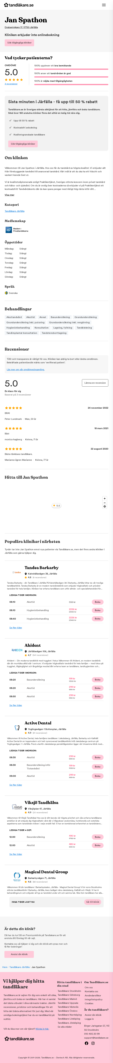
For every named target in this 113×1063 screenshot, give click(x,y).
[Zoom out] (105, 503)
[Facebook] (86, 1043)
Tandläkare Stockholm (69, 991)
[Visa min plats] (105, 506)
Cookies (89, 1003)
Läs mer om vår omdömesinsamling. (26, 369)
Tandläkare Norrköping (70, 1014)
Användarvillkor (93, 995)
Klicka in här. (42, 1028)
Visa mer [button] (9, 194)
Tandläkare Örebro (67, 1010)
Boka (97, 602)
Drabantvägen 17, (21, 27)
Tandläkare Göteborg (69, 995)
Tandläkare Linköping (69, 1018)
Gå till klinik (92, 902)
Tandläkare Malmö (67, 999)
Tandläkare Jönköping (69, 1022)
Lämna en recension (95, 382)
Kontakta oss (91, 991)
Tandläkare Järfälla (14, 211)
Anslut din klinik (19, 954)
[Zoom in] (105, 498)
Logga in (89, 1019)
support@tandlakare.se (96, 1037)
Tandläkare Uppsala (68, 1003)
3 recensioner (11, 84)
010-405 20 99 (92, 1033)
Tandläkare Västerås (68, 1007)
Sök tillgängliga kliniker (19, 42)
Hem (5, 967)
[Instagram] (93, 1043)
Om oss (89, 987)
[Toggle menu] (104, 5)
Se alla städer (65, 1026)
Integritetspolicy (94, 999)
